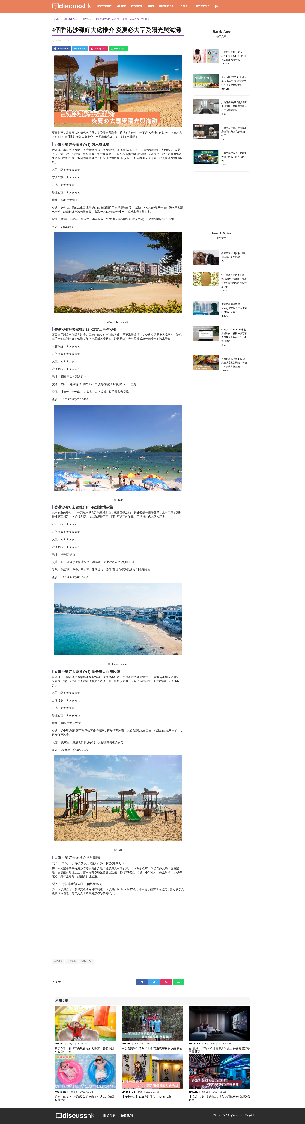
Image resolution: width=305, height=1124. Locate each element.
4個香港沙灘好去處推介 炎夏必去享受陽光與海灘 (122, 19)
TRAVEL (86, 19)
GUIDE (121, 6)
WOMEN (136, 6)
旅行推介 (58, 961)
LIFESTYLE (202, 6)
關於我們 (109, 1115)
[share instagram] (166, 982)
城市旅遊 (72, 961)
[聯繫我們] (216, 6)
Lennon (59, 41)
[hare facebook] (142, 982)
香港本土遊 (86, 961)
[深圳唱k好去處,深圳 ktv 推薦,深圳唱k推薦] (219, 1071)
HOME (55, 19)
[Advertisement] (118, 927)
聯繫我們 (127, 1115)
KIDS (150, 6)
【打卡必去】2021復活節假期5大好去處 (146, 1096)
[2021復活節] (152, 1071)
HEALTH (183, 6)
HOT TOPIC (104, 6)
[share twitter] (154, 982)
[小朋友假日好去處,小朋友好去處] (85, 1023)
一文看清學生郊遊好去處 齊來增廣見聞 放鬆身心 (152, 1048)
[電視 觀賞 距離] (219, 1023)
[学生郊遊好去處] (152, 1023)
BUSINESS (166, 6)
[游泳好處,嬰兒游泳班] (85, 1071)
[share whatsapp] (178, 982)
